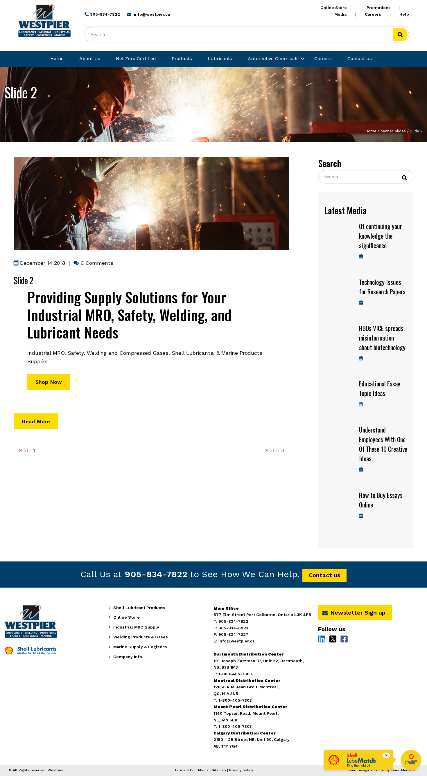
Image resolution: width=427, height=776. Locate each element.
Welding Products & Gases (140, 637)
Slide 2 (23, 280)
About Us (89, 58)
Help (404, 14)
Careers (373, 14)
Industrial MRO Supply (136, 627)
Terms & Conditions (191, 770)
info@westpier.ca (236, 641)
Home (57, 58)
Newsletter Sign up (357, 612)
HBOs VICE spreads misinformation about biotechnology (382, 337)
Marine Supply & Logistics (140, 646)
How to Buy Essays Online (381, 499)
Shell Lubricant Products (139, 607)
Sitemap (219, 770)
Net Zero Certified (136, 58)
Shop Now (48, 382)
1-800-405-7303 (235, 726)
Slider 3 (274, 452)
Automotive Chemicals (273, 58)
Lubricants (220, 58)
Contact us (359, 58)
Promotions (379, 7)
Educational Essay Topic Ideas (379, 388)
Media (340, 14)
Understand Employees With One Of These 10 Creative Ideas (383, 444)
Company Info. (128, 656)
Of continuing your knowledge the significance (380, 236)
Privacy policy (241, 770)
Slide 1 (29, 452)
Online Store (333, 7)
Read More (36, 421)
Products (182, 58)
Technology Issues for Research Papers (382, 286)
